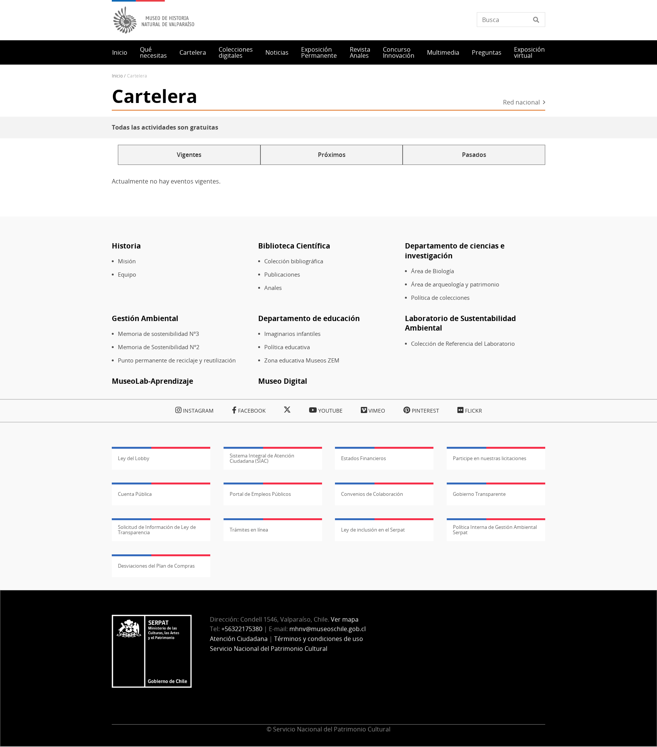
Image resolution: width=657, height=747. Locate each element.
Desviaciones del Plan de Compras (156, 565)
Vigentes (189, 154)
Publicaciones (282, 274)
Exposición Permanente (319, 52)
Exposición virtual (529, 52)
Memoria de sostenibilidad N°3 (158, 333)
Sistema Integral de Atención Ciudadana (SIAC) (262, 458)
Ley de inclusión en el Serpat (373, 529)
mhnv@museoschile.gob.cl (327, 629)
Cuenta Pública (135, 494)
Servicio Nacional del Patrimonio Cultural (268, 648)
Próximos (332, 154)
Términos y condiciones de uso (318, 639)
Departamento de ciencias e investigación (455, 250)
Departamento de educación (309, 318)
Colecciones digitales (236, 52)
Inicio (119, 52)
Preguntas (486, 52)
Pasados (474, 154)
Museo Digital (282, 381)
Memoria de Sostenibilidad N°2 (159, 347)
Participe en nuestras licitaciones (489, 458)
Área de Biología (432, 271)
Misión (127, 261)
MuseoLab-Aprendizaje (152, 381)
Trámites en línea (249, 529)
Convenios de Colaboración (372, 494)
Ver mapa (345, 619)
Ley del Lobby (133, 458)
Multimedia (443, 52)
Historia (126, 245)
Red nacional (521, 102)
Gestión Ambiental (145, 318)
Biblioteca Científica (294, 245)
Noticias (277, 52)
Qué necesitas (153, 52)
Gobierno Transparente (479, 494)
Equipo (127, 274)
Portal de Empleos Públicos (260, 494)
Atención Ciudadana (239, 639)
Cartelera (192, 52)
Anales (273, 287)
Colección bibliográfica (293, 261)
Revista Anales (360, 52)
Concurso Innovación (398, 52)
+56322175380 (241, 629)
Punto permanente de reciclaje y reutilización (177, 360)
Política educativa (287, 347)
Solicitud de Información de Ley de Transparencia (157, 530)
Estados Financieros (363, 458)
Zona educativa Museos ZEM (302, 360)
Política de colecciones (440, 297)
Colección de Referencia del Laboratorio (463, 343)
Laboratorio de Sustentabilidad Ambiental (460, 323)
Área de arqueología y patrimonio (455, 284)
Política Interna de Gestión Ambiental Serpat (495, 530)
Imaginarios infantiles (292, 333)
